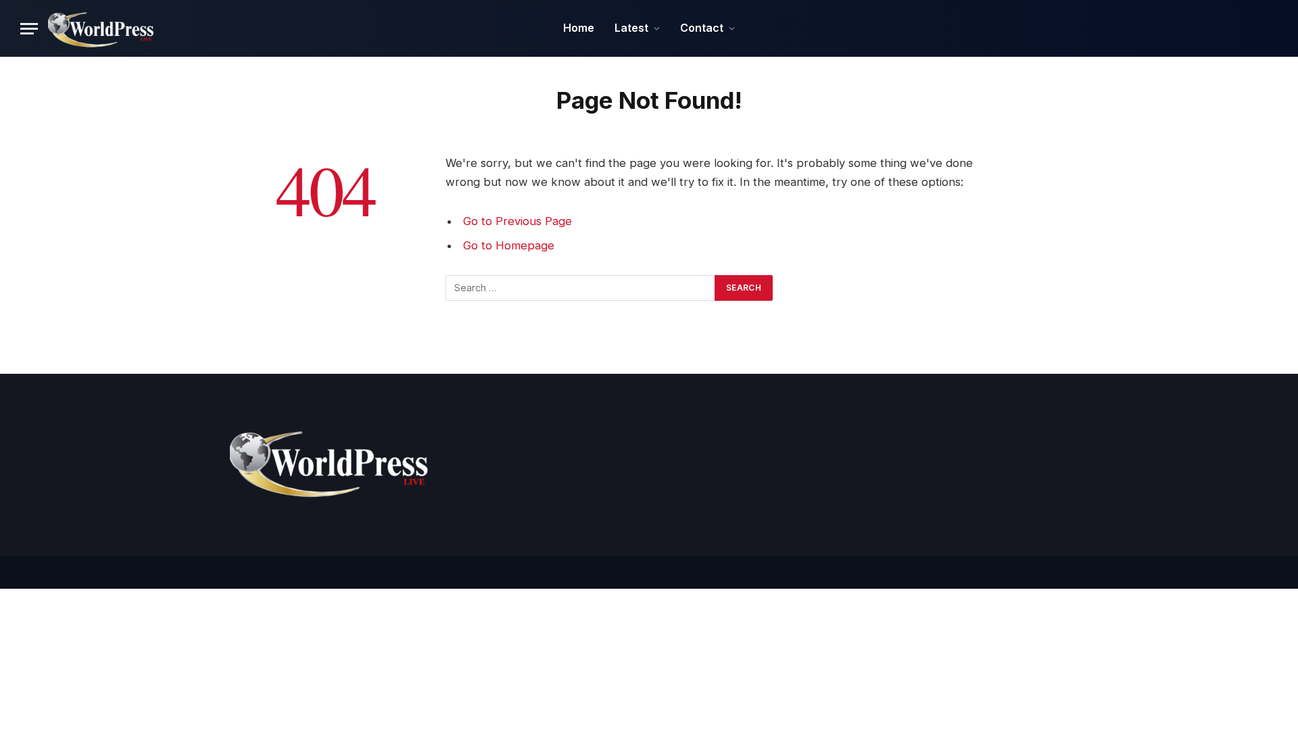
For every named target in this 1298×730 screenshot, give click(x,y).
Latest (631, 27)
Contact (701, 27)
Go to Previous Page (517, 221)
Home (578, 27)
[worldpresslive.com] (102, 28)
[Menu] (29, 29)
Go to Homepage (508, 245)
